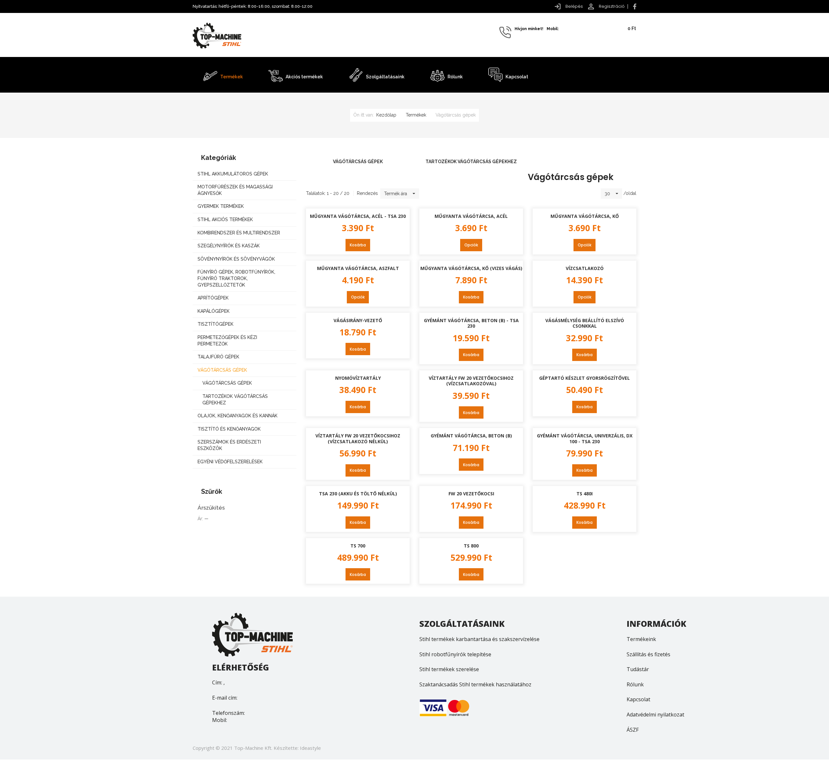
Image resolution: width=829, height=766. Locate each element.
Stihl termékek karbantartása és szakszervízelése (479, 639)
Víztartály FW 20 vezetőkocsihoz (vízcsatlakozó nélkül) (357, 439)
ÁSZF (633, 729)
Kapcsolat (638, 699)
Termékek (416, 115)
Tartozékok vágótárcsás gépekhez (471, 161)
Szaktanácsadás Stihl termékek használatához (475, 684)
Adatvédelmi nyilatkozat (655, 714)
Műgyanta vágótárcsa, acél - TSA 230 (358, 216)
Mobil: (219, 720)
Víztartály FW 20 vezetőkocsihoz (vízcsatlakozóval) (471, 381)
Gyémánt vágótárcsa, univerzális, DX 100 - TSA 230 (584, 439)
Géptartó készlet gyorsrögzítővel (584, 378)
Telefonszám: (228, 712)
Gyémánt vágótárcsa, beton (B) (471, 436)
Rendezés (367, 193)
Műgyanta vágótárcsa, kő (585, 216)
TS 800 (471, 546)
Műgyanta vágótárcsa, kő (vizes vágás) (471, 268)
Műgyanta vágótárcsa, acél (471, 216)
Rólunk (635, 684)
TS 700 (357, 546)
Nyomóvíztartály (358, 378)
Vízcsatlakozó (585, 268)
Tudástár (638, 669)
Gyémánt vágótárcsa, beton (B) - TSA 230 (471, 323)
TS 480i (584, 493)
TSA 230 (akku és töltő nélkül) (358, 493)
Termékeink (641, 639)
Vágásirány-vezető (358, 320)
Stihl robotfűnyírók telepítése (455, 654)
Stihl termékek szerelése (449, 669)
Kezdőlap (386, 115)
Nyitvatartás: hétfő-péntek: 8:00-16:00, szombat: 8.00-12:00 (252, 6)
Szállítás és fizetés (648, 654)
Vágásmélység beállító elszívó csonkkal (584, 323)
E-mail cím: (224, 697)
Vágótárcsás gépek (358, 161)
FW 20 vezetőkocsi (471, 493)
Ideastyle (310, 748)
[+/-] (425, 193)
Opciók (471, 245)
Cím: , (218, 682)
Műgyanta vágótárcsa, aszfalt (358, 268)
